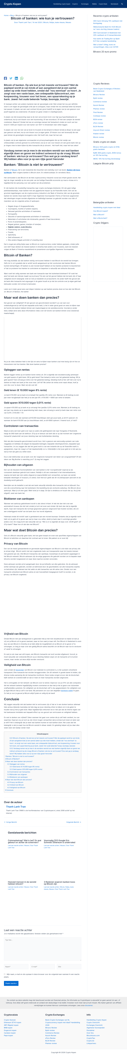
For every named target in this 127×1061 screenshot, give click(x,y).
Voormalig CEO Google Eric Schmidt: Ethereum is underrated (59, 841)
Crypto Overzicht (93, 1022)
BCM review (97, 119)
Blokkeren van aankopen (17, 777)
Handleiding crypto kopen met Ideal (106, 207)
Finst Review (98, 112)
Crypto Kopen (12, 3)
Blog (12, 15)
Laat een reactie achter (15, 845)
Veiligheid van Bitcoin (16, 787)
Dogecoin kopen (10, 1030)
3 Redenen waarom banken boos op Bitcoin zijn (59, 883)
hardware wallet (67, 691)
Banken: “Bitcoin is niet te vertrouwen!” (19, 756)
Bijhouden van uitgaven (17, 774)
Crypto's (75, 4)
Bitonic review (98, 137)
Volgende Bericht (73, 822)
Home (6, 15)
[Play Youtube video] (42, 338)
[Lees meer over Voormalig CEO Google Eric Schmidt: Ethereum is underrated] (60, 863)
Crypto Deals (103, 4)
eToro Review (50, 1038)
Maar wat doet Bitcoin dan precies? (18, 780)
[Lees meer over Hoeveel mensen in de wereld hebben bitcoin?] (24, 903)
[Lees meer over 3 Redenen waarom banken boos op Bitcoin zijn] (60, 904)
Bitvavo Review (99, 95)
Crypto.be (90, 1041)
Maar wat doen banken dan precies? (18, 761)
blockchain (20, 670)
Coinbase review (99, 116)
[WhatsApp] (21, 78)
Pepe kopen (8, 1035)
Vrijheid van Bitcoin (15, 785)
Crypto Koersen (10, 1020)
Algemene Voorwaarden (96, 1028)
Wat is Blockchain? (100, 218)
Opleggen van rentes (16, 764)
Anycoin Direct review (101, 130)
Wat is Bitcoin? (98, 215)
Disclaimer (90, 1030)
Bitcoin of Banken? (12, 759)
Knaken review (98, 134)
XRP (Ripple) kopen (11, 1025)
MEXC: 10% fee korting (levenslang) (106, 159)
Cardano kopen (10, 1033)
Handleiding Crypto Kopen (96, 1020)
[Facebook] (5, 78)
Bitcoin (46, 22)
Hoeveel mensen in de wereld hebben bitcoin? (22, 883)
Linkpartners (91, 1043)
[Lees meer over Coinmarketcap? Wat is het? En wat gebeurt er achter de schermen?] (24, 861)
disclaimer (89, 1005)
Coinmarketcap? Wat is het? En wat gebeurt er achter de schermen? (24, 841)
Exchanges (85, 4)
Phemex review (99, 109)
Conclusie (9, 790)
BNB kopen (8, 1028)
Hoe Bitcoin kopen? (100, 211)
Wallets (94, 4)
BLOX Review (98, 126)
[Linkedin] (16, 78)
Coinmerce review (100, 102)
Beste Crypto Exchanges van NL (57, 1020)
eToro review (98, 123)
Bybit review (98, 98)
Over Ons (90, 1033)
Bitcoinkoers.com (93, 1035)
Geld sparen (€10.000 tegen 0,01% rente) (26, 769)
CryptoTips (91, 1038)
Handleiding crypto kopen (61, 4)
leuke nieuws (60, 22)
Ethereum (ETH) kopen (12, 1022)
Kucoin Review (98, 105)
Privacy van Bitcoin (15, 782)
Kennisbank (114, 4)
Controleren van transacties (18, 772)
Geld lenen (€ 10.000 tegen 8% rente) (24, 767)
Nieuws (68, 22)
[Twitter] (10, 78)
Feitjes (51, 22)
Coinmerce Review (52, 1033)
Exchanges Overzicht (94, 1025)
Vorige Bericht (10, 822)
